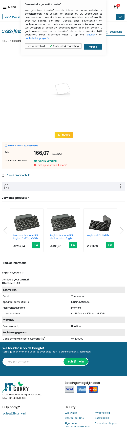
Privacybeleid (102, 412)
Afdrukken (115, 32)
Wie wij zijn (71, 412)
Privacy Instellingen (106, 423)
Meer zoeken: (23, 145)
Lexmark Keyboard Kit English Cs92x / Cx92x (25, 237)
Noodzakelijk (38, 46)
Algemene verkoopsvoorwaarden (77, 424)
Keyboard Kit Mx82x (98, 235)
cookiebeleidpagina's (37, 38)
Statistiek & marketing (66, 46)
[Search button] (120, 17)
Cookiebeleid (102, 418)
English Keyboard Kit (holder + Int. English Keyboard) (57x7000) (62, 237)
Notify (66, 135)
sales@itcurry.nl (14, 413)
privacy (91, 34)
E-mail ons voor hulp (18, 175)
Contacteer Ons (74, 418)
